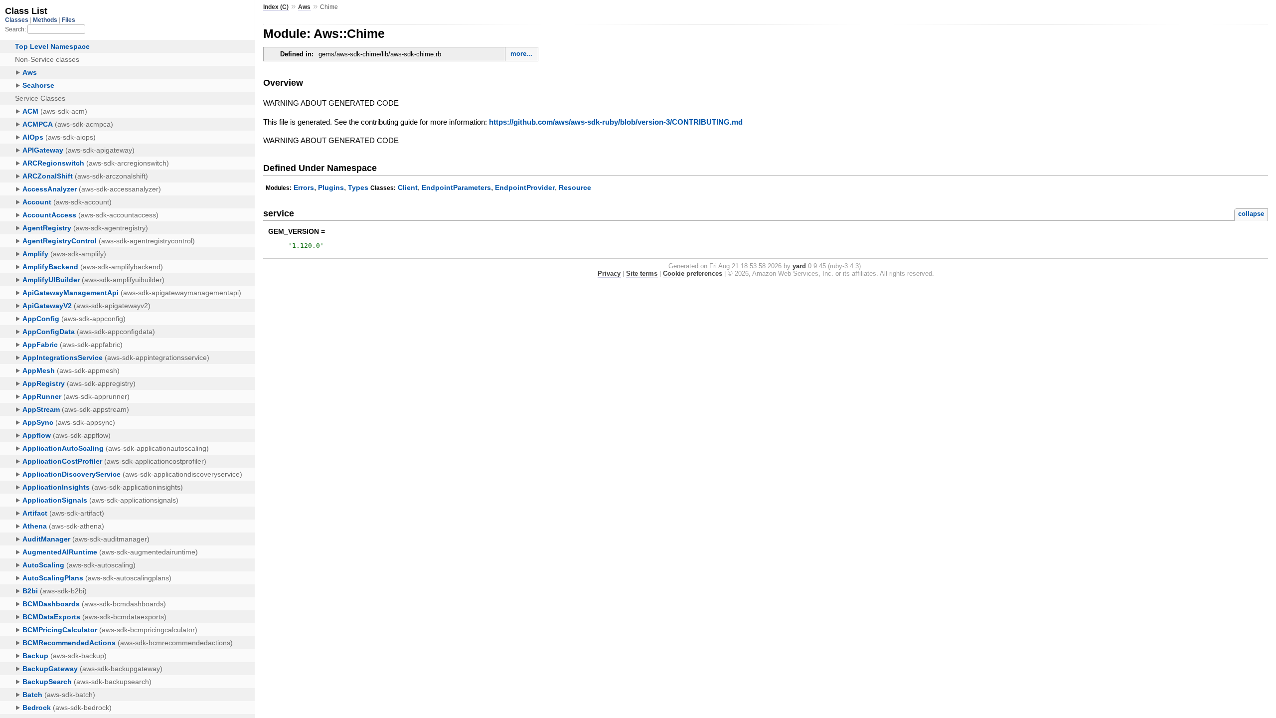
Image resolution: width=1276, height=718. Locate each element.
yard (799, 266)
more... (521, 53)
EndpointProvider (525, 187)
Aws (304, 6)
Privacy (609, 273)
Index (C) (276, 6)
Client (408, 187)
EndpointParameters (456, 187)
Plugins (331, 187)
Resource (575, 187)
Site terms (641, 273)
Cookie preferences (692, 273)
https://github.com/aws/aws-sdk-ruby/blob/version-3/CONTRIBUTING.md (616, 122)
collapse (1251, 213)
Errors (304, 187)
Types (358, 187)
